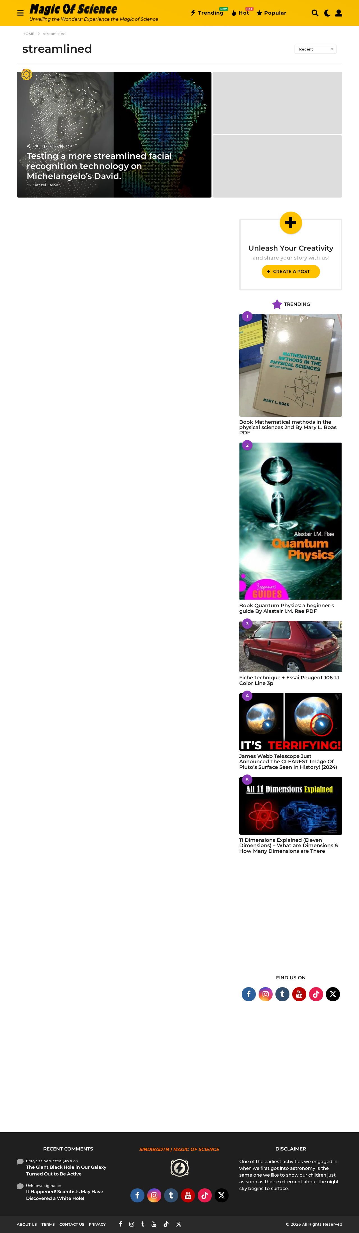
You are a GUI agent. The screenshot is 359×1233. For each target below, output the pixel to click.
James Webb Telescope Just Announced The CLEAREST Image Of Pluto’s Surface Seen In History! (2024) (288, 761)
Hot (244, 12)
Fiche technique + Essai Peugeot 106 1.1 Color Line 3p (289, 680)
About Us (27, 1224)
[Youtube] (299, 994)
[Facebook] (249, 994)
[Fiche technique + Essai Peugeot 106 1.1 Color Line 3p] (290, 646)
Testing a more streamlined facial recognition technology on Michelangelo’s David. (99, 166)
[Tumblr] (282, 994)
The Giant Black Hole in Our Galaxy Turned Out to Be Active (66, 1171)
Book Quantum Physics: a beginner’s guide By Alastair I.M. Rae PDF (286, 608)
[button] (20, 13)
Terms (48, 1224)
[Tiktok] (316, 994)
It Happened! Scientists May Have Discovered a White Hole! (64, 1195)
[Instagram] (266, 994)
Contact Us (71, 1224)
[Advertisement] (290, 918)
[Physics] (26, 74)
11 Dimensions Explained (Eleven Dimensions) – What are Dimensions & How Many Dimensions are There (288, 845)
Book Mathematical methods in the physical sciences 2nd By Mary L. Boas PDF (288, 427)
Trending (211, 12)
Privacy (97, 1224)
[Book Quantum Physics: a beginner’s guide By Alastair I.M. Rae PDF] (290, 521)
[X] (333, 994)
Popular (275, 13)
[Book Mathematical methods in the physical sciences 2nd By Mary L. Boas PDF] (290, 365)
